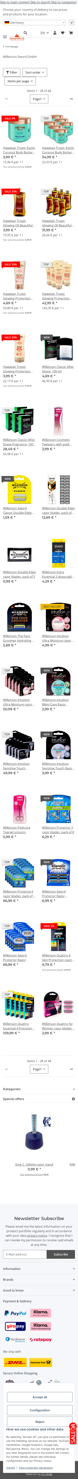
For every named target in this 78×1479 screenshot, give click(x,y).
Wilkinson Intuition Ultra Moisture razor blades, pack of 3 (56, 638)
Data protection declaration (36, 1467)
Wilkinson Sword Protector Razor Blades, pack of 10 (54, 893)
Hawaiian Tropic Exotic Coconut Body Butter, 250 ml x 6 (58, 150)
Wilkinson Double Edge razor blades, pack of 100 (58, 510)
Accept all (40, 1397)
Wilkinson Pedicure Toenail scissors (16, 830)
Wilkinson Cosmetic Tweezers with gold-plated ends (56, 442)
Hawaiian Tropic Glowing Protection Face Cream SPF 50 (16, 296)
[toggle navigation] (5, 35)
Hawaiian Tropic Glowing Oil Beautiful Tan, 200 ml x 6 (57, 223)
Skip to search (40, 2)
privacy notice (37, 1236)
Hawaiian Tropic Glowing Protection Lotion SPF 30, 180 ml (18, 369)
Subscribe (61, 1254)
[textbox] (34, 22)
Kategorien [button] (12, 1089)
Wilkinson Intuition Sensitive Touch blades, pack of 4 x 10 (18, 766)
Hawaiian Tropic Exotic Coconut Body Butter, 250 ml (19, 150)
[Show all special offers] (73, 1099)
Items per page (18, 81)
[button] (55, 33)
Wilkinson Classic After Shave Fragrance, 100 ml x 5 (19, 442)
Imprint (10, 1467)
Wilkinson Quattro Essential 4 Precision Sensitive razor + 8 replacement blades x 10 (18, 1026)
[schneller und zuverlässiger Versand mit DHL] (15, 1362)
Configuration (40, 1410)
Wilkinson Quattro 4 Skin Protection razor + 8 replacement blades (58, 957)
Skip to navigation (63, 2)
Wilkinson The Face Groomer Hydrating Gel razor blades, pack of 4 (18, 638)
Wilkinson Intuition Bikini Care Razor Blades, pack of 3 (55, 702)
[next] (71, 99)
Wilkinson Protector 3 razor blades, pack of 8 (58, 830)
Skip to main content (15, 2)
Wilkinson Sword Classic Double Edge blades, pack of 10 (17, 510)
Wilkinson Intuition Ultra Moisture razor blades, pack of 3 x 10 (18, 702)
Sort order (33, 72)
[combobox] (34, 22)
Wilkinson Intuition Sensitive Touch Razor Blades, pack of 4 (57, 766)
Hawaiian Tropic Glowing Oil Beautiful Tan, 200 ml (18, 223)
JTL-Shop (46, 1474)
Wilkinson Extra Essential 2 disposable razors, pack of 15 (57, 574)
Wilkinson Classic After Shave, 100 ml (58, 369)
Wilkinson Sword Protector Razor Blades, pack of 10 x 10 (19, 957)
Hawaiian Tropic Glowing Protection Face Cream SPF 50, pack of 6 (55, 296)
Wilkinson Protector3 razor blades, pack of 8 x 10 (19, 893)
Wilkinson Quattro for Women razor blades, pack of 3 (57, 1026)
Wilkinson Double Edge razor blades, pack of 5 (19, 574)
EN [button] (43, 33)
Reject (39, 1422)
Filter (13, 72)
